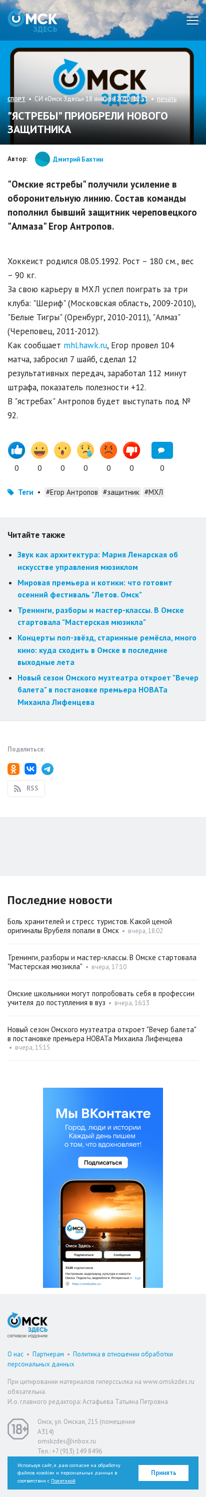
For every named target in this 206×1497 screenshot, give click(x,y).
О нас (16, 1354)
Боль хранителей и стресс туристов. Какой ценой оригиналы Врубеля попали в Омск (90, 926)
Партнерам (48, 1354)
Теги (26, 492)
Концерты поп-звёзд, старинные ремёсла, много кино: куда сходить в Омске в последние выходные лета (107, 649)
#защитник (121, 492)
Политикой (63, 1480)
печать (166, 99)
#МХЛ (153, 492)
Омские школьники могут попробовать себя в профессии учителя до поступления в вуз (101, 998)
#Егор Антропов (72, 492)
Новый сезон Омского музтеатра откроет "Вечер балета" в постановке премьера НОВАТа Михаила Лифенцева (108, 689)
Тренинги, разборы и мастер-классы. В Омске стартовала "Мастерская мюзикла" (102, 962)
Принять (163, 1472)
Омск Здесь (33, 20)
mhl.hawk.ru (85, 345)
